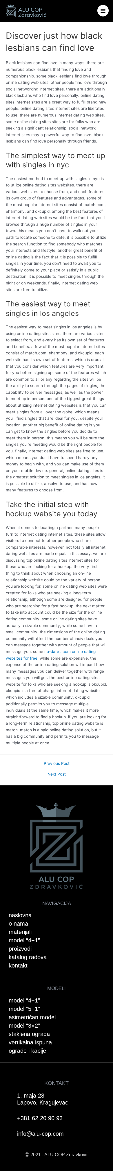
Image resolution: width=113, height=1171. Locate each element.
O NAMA (18, 923)
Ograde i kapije (27, 1051)
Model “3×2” (24, 1025)
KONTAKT (18, 965)
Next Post (57, 774)
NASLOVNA (20, 915)
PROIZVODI (20, 949)
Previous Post (57, 764)
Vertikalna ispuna (30, 1042)
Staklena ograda (29, 1034)
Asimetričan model (32, 1017)
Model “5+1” (24, 1009)
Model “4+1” (24, 1000)
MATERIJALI (20, 932)
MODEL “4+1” (24, 940)
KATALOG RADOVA (28, 957)
